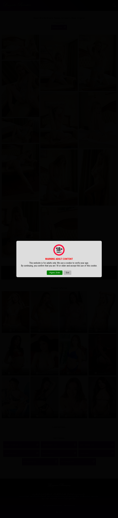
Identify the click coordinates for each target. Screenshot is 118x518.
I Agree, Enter (54, 273)
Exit (67, 273)
